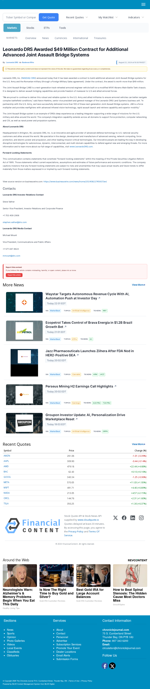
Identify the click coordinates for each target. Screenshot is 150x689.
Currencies (61, 38)
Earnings (76, 403)
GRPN (105, 431)
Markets (12, 27)
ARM (95, 374)
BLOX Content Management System (26, 684)
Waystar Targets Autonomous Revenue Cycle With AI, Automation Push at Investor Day (87, 296)
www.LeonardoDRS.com (81, 146)
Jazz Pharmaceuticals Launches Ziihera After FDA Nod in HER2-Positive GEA (90, 353)
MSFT (6, 487)
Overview (30, 38)
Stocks (30, 27)
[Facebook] (124, 525)
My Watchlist (106, 17)
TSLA (6, 503)
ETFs (47, 27)
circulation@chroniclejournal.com (121, 648)
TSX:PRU (106, 403)
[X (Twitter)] (115, 525)
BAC (6, 471)
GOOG (7, 477)
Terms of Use (74, 680)
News (45, 38)
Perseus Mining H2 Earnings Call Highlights (81, 386)
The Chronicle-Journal (25, 680)
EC (91, 339)
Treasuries (100, 38)
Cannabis (76, 374)
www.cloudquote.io (88, 519)
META (6, 482)
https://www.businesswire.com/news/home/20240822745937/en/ (75, 181)
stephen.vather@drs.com (15, 222)
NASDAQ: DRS (28, 78)
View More (138, 284)
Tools (62, 27)
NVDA (7, 492)
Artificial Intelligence (81, 311)
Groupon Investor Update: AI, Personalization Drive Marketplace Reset (85, 417)
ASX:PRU (96, 403)
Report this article (14, 275)
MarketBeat (55, 311)
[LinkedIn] (132, 525)
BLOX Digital (49, 684)
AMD (6, 466)
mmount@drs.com (11, 255)
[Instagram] (141, 525)
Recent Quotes (75, 17)
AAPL (6, 461)
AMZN (7, 455)
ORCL (6, 498)
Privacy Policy (75, 531)
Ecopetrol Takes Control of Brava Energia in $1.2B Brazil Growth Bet (89, 325)
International (80, 38)
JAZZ (102, 374)
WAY (105, 311)
